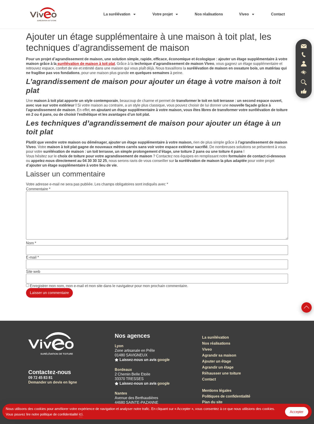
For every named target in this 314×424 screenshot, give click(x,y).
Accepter (296, 412)
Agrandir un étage (218, 367)
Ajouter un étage (216, 361)
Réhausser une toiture (221, 373)
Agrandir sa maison (219, 355)
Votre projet (162, 14)
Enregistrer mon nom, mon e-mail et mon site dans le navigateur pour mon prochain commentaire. (109, 286)
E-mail (32, 257)
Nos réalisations (209, 14)
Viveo (244, 14)
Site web (33, 272)
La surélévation (116, 14)
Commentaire (38, 189)
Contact (278, 14)
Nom (31, 243)
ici (81, 414)
